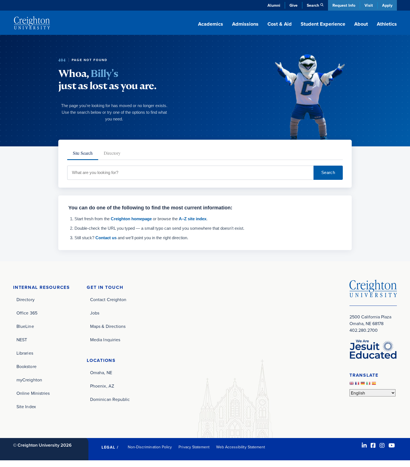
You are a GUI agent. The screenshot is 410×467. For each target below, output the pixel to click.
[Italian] (369, 384)
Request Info (343, 5)
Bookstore (26, 366)
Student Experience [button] (323, 24)
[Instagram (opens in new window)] (382, 445)
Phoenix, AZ (102, 386)
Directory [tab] (112, 153)
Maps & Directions (108, 326)
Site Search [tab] (83, 153)
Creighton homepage (131, 218)
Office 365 (26, 313)
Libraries (24, 353)
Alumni (273, 5)
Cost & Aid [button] (279, 24)
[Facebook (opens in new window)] (373, 445)
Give (294, 5)
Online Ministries (33, 393)
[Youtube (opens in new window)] (392, 445)
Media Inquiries (105, 340)
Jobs (94, 313)
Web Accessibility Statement (240, 447)
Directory (25, 299)
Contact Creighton (108, 299)
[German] (363, 384)
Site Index (26, 406)
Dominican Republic (110, 399)
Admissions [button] (245, 24)
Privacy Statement (194, 447)
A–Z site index (192, 218)
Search (328, 172)
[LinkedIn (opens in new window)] (364, 445)
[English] (352, 384)
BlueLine (25, 326)
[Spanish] (374, 384)
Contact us (106, 237)
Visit (369, 5)
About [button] (361, 24)
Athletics (387, 24)
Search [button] (313, 5)
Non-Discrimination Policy (150, 447)
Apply (387, 5)
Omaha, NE (101, 372)
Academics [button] (210, 24)
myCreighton (29, 380)
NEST (21, 340)
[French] (358, 384)
